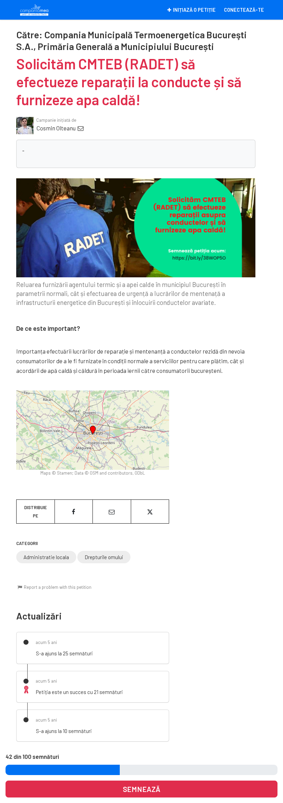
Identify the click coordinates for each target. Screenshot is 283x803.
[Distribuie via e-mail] (111, 511)
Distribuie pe (35, 511)
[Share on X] (150, 511)
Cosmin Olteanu (57, 128)
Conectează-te (244, 10)
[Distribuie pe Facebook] (74, 511)
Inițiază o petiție (194, 10)
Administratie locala (46, 557)
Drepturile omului (104, 557)
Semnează (141, 789)
